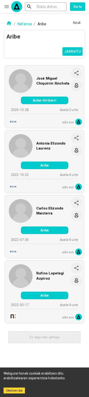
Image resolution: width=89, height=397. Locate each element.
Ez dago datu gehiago (45, 337)
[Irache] (12, 122)
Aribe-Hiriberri (44, 100)
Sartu (77, 7)
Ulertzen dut (14, 390)
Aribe (44, 165)
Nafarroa (24, 24)
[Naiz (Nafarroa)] (12, 317)
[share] (76, 73)
